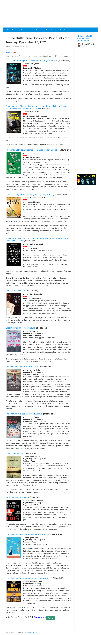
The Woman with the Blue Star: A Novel (24, 414)
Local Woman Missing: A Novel (20, 328)
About (38, 30)
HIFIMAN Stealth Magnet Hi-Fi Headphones (85, 38)
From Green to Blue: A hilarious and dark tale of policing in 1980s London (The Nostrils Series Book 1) (36, 107)
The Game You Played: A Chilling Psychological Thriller (32, 60)
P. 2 (26, 30)
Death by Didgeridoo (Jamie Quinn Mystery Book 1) (30, 194)
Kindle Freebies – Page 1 (13, 30)
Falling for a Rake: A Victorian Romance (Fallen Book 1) (32, 150)
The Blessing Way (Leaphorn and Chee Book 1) (28, 578)
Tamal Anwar (33, 632)
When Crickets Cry (14, 453)
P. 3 (31, 30)
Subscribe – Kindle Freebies (65, 30)
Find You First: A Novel (16, 497)
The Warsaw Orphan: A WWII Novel (22, 367)
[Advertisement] (50, 14)
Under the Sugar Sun (15, 291)
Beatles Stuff (47, 30)
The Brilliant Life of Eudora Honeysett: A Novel (27, 534)
